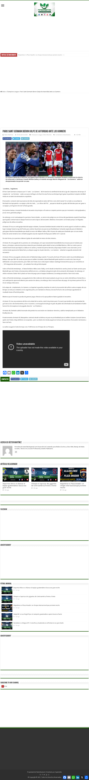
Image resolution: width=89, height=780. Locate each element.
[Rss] (40, 774)
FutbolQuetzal (40, 772)
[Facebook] (42, 774)
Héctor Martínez (8, 135)
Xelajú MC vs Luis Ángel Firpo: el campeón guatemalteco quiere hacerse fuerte (41, 55)
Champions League (13, 91)
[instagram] (48, 774)
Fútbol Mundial (47, 135)
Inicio (4, 91)
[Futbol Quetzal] (44, 9)
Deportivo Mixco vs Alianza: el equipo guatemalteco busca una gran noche (14, 486)
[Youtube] (46, 774)
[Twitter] (44, 774)
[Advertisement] (44, 33)
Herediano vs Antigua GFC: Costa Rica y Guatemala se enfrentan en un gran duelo (38, 623)
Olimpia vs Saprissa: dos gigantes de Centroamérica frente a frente (43, 485)
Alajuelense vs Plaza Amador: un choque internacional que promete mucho (73, 486)
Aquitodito (58, 772)
